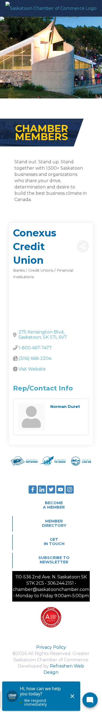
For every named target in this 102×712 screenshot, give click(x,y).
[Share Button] (83, 246)
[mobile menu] (94, 8)
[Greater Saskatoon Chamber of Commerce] (51, 8)
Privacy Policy (51, 647)
